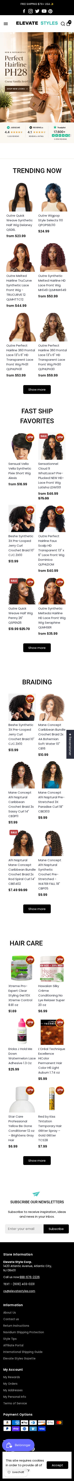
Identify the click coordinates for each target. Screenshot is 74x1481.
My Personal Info (14, 1397)
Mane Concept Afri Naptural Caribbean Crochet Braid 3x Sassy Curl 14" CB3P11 (21, 804)
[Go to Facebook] (24, 11)
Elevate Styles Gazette (19, 1358)
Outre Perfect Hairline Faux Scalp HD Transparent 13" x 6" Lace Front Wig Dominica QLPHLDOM (51, 550)
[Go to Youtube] (44, 11)
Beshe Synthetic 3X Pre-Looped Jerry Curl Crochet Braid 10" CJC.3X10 (21, 545)
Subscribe (56, 1229)
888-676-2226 (30, 1277)
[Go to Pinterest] (50, 11)
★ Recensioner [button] (70, 744)
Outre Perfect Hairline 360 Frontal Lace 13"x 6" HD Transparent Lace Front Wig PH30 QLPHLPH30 (52, 357)
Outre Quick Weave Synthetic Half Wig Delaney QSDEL (19, 222)
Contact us (11, 1319)
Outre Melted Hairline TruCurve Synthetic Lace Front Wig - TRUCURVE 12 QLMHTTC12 (19, 287)
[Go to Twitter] (37, 11)
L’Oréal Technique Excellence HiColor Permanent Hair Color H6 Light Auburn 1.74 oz (51, 1061)
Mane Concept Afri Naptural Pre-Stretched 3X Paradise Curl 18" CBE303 (51, 801)
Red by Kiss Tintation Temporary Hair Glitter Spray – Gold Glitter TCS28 (50, 1128)
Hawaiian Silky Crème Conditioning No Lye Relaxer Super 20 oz (51, 995)
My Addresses (13, 1390)
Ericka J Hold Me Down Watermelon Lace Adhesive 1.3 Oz (22, 1056)
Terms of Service (15, 1403)
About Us (9, 1313)
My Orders (10, 1384)
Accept (57, 1465)
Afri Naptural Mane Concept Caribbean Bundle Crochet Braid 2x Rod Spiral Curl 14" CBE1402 (22, 872)
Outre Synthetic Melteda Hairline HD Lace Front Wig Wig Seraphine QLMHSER (52, 617)
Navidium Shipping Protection (23, 1332)
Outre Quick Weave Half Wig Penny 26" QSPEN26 (20, 615)
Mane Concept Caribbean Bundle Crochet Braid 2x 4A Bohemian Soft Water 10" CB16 (52, 737)
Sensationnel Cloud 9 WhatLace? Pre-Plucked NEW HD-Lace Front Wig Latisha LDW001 (51, 475)
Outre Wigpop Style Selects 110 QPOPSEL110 (50, 220)
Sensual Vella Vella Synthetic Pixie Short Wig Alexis (19, 471)
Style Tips (10, 1339)
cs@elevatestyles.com (19, 1291)
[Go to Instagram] (30, 11)
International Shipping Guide (23, 1352)
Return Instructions (16, 1326)
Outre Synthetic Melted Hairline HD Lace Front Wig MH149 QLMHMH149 (52, 283)
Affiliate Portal (13, 1345)
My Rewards (11, 1377)
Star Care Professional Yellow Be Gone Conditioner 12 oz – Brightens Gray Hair (21, 1128)
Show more (37, 389)
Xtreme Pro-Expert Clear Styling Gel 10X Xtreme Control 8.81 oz (20, 995)
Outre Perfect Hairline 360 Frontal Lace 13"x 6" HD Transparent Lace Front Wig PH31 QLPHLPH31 (20, 357)
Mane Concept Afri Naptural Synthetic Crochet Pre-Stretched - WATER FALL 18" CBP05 (49, 874)
